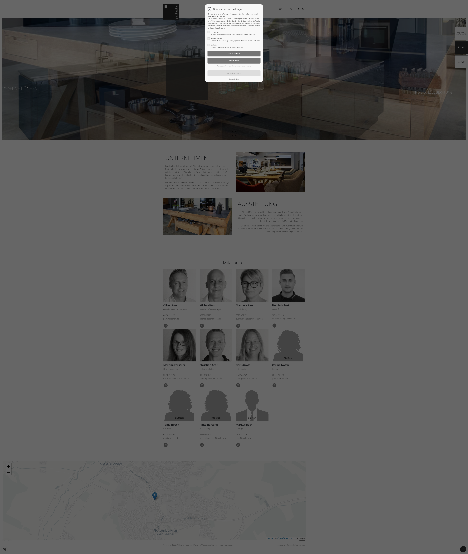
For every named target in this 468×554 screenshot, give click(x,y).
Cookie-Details (234, 79)
